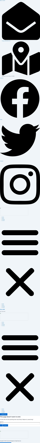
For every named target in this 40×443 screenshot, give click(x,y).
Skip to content (2, 0)
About (3, 218)
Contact (3, 220)
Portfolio (3, 219)
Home (3, 217)
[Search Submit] (1, 425)
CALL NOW (2, 309)
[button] (20, 262)
